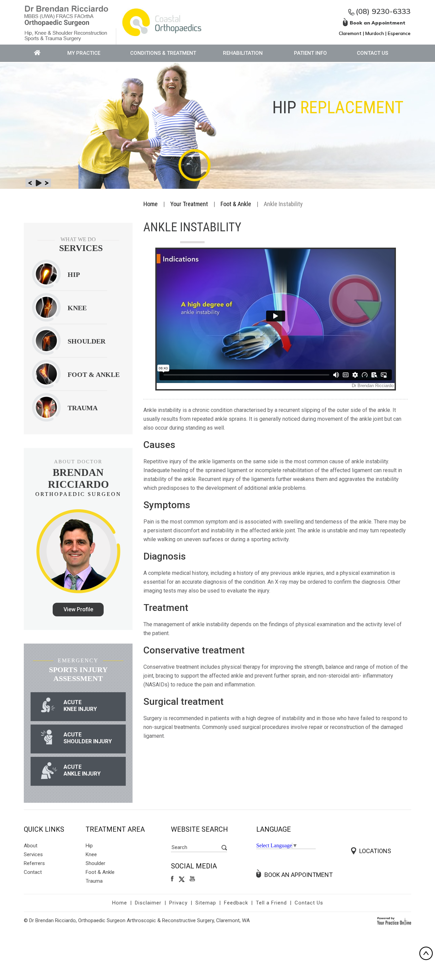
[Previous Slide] (29, 183)
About (30, 846)
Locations (375, 850)
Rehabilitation (243, 53)
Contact (33, 872)
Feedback (236, 903)
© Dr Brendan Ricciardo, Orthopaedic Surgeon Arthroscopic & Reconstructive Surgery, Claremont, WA (137, 920)
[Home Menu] (37, 53)
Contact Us (372, 53)
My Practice (83, 53)
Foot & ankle (94, 374)
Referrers (34, 863)
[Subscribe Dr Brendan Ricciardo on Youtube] (193, 879)
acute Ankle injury (82, 770)
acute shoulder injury (88, 738)
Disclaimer (148, 903)
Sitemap (205, 903)
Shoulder (95, 863)
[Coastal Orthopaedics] (162, 21)
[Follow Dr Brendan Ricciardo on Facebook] (172, 879)
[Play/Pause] (38, 183)
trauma (83, 408)
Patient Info (310, 53)
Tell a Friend (271, 903)
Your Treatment (189, 203)
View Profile (78, 609)
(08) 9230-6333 (383, 11)
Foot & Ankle (236, 203)
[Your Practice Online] (394, 921)
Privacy (178, 903)
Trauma (94, 881)
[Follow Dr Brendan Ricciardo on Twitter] (182, 879)
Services (33, 854)
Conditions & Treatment (163, 53)
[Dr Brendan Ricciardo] (66, 23)
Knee (77, 308)
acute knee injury (80, 705)
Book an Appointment (298, 874)
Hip (74, 274)
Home (150, 203)
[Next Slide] (46, 183)
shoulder (86, 341)
